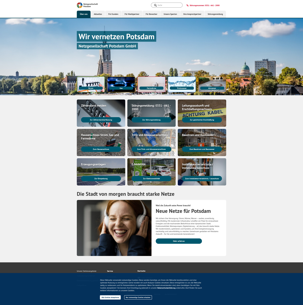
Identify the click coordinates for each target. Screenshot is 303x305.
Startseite (141, 271)
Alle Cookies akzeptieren (110, 297)
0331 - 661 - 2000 (212, 5)
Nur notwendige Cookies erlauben (138, 297)
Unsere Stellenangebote (86, 271)
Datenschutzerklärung (166, 288)
